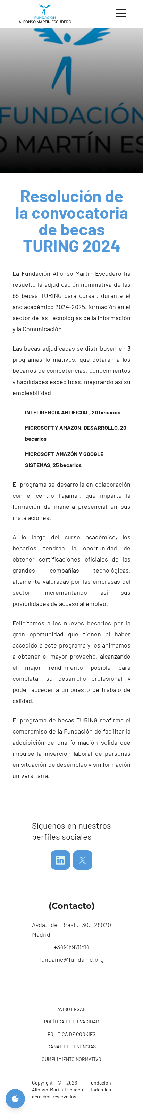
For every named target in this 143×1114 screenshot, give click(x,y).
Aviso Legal (71, 1009)
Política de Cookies (71, 1034)
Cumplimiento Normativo (71, 1059)
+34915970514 (72, 947)
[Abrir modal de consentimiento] (15, 1098)
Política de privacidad (71, 1022)
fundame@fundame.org (71, 959)
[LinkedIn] (60, 860)
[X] (82, 860)
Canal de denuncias (71, 1046)
